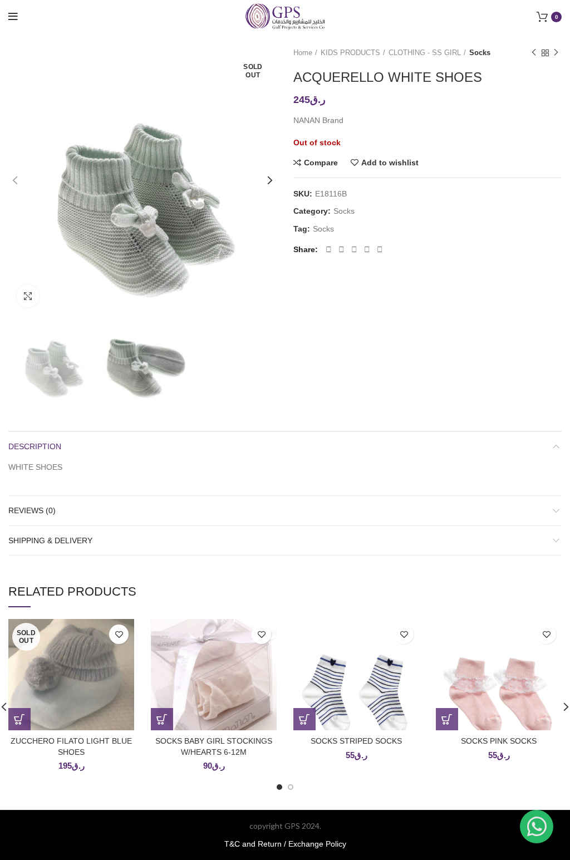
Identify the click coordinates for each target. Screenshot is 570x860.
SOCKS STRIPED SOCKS (356, 740)
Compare (321, 162)
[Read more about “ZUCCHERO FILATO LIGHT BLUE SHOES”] (19, 719)
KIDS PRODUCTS (350, 52)
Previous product (533, 52)
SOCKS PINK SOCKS (499, 740)
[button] (162, 719)
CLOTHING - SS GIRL (425, 52)
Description (34, 446)
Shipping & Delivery (50, 540)
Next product (556, 52)
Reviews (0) (32, 510)
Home (302, 52)
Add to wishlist (390, 162)
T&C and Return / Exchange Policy (285, 843)
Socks (479, 52)
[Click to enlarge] (28, 296)
